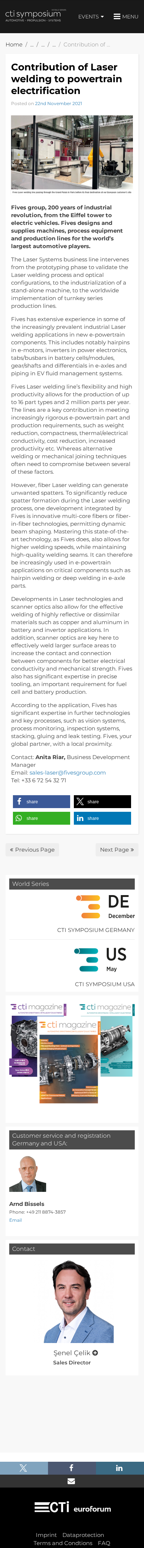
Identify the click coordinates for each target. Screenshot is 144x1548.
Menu (130, 16)
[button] (41, 801)
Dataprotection (83, 1534)
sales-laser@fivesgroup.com (68, 772)
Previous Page (35, 849)
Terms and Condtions (63, 1543)
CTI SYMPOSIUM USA (105, 984)
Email (15, 1220)
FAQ (104, 1543)
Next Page (114, 849)
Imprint (46, 1534)
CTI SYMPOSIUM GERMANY (96, 929)
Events (88, 16)
